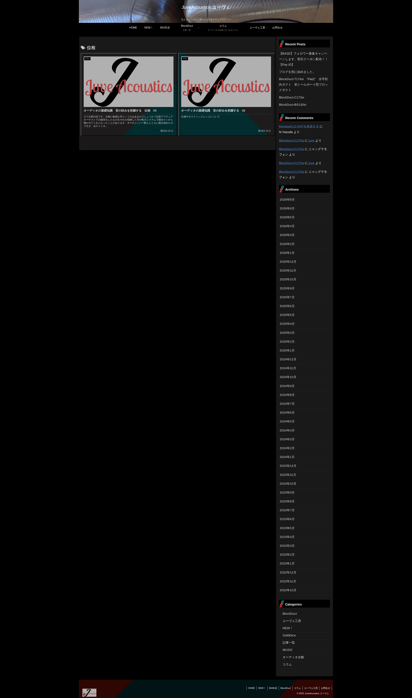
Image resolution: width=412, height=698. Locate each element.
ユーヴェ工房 (311, 688)
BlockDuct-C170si (291, 140)
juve (311, 140)
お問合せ (325, 688)
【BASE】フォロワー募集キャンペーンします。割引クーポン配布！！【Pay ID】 (303, 59)
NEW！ (262, 688)
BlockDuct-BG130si (292, 104)
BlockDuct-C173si (291, 97)
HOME (251, 688)
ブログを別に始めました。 (297, 72)
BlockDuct (286, 688)
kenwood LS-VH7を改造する (299, 126)
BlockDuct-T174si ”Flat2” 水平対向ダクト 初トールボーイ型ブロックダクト (303, 84)
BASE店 (273, 688)
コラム (297, 688)
